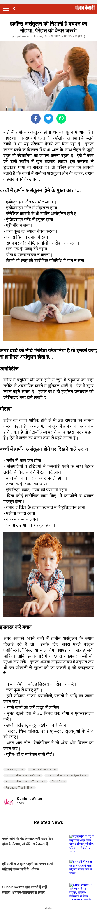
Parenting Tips (14, 769)
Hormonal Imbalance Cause (23, 775)
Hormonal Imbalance (43, 769)
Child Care (58, 781)
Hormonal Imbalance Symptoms (67, 775)
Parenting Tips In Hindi (19, 787)
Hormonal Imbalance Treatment (25, 781)
